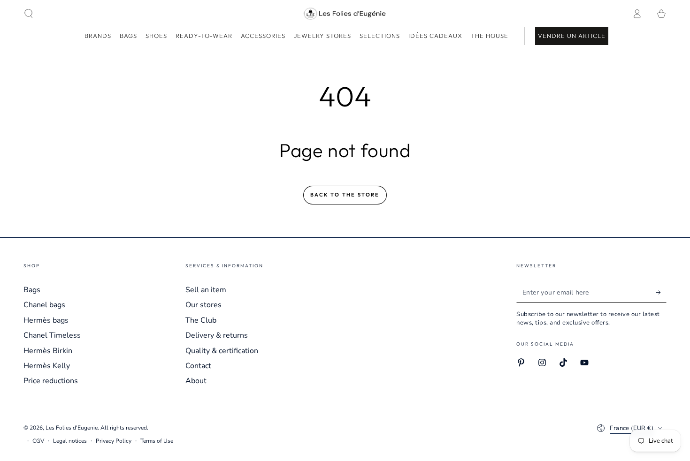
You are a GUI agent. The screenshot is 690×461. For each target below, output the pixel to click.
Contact (198, 366)
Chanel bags (44, 305)
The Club (200, 320)
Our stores (203, 305)
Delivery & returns (216, 335)
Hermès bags (46, 320)
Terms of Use (156, 441)
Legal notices (70, 441)
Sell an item (205, 290)
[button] (28, 13)
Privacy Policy (113, 441)
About (196, 381)
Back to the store (344, 194)
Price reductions (50, 381)
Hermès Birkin (47, 351)
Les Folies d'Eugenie (72, 427)
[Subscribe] (661, 292)
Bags (31, 290)
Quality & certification (221, 351)
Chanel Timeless (52, 335)
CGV (38, 441)
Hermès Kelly (46, 366)
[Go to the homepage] (345, 13)
